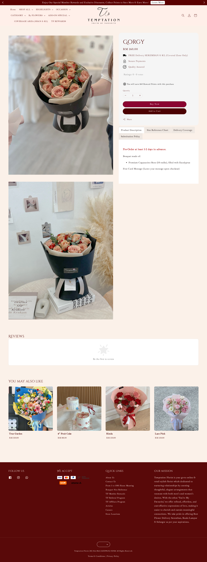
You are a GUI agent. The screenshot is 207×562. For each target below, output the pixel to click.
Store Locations (113, 514)
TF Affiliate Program (115, 502)
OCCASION (62, 9)
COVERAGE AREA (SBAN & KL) (31, 21)
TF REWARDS (58, 21)
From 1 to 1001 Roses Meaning (120, 485)
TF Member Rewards (115, 494)
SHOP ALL (24, 9)
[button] (183, 15)
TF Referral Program (115, 498)
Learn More (158, 2)
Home (13, 9)
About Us (110, 477)
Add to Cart (154, 111)
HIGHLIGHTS (43, 9)
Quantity (126, 91)
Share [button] (129, 119)
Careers (109, 510)
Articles (109, 506)
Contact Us (111, 481)
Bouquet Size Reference (116, 490)
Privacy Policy (113, 556)
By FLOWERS (36, 15)
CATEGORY (17, 15)
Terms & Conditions (96, 556)
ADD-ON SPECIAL (57, 15)
